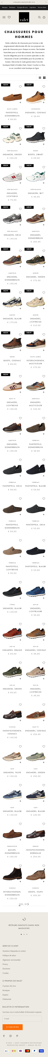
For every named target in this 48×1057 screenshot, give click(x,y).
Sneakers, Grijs (12, 235)
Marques (4, 7)
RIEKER (35, 151)
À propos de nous (22, 7)
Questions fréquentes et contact (14, 951)
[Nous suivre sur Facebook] (4, 1036)
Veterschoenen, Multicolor (36, 362)
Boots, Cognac (12, 360)
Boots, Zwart (35, 154)
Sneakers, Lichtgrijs (12, 194)
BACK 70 (12, 399)
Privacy (5, 964)
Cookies (6, 973)
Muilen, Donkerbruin (12, 851)
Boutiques (12, 7)
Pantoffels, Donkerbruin (12, 114)
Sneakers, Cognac (35, 112)
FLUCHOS (12, 727)
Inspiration (33, 7)
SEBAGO (36, 846)
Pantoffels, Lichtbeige (12, 568)
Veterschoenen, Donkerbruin (12, 893)
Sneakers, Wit (36, 193)
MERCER (36, 273)
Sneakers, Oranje (12, 650)
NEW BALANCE (12, 151)
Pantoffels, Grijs (12, 486)
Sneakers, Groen (12, 154)
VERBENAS (35, 440)
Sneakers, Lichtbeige (36, 320)
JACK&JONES (35, 109)
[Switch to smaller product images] (44, 77)
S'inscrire (12, 1027)
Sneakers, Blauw (12, 319)
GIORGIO (12, 888)
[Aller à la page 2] (28, 904)
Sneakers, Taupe (12, 772)
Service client (42, 7)
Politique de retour (9, 955)
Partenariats (7, 999)
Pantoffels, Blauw (35, 486)
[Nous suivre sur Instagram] (10, 1036)
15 (25, 904)
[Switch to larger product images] (40, 77)
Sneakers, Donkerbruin (35, 236)
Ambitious (36, 231)
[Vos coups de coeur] (9, 17)
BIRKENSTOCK (12, 846)
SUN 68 (35, 604)
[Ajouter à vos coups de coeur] (20, 87)
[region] (24, 924)
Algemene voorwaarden (11, 960)
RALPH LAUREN (12, 109)
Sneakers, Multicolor (35, 403)
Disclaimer (6, 968)
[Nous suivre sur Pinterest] (17, 1036)
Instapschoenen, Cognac (12, 732)
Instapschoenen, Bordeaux (35, 851)
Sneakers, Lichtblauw (35, 610)
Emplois (5, 995)
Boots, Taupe (36, 892)
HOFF (12, 769)
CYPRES (12, 604)
